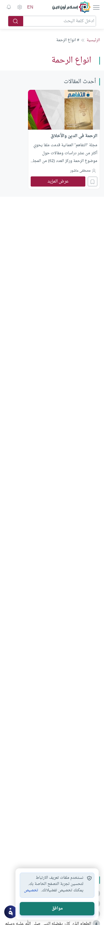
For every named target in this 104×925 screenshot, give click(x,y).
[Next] (6, 139)
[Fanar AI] (10, 912)
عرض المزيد (58, 181)
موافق (57, 908)
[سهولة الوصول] (19, 7)
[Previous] (98, 139)
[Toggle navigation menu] (95, 7)
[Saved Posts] (9, 7)
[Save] (92, 181)
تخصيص (31, 890)
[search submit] (15, 21)
